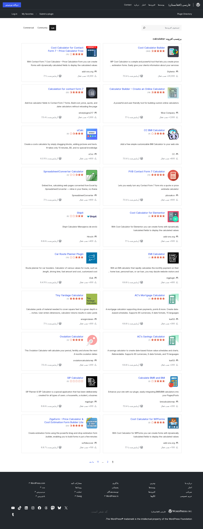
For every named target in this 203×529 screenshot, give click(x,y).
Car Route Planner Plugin (69, 254)
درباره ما (188, 483)
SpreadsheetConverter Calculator (63, 171)
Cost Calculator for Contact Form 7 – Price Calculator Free (65, 49)
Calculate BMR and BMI (151, 377)
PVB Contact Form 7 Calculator (147, 171)
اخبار (190, 487)
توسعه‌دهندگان (112, 492)
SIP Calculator (75, 377)
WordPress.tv (111, 496)
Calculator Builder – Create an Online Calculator (137, 88)
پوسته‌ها (152, 487)
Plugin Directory (184, 14)
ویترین (152, 483)
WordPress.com (36, 483)
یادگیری (115, 483)
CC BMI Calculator (154, 130)
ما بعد (91, 462)
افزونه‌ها (151, 492)
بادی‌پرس (40, 496)
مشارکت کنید (76, 483)
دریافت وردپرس (11, 5)
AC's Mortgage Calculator (150, 295)
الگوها (153, 496)
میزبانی (189, 492)
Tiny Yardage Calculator (69, 295)
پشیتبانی (115, 487)
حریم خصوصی (186, 496)
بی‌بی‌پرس (39, 492)
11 (98, 461)
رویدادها (78, 487)
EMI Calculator (156, 254)
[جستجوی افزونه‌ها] (144, 28)
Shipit (80, 212)
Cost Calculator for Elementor (147, 212)
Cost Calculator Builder (151, 47)
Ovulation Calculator (71, 336)
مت (42, 487)
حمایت (78, 492)
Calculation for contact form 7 (65, 88)
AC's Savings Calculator (151, 336)
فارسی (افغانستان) (158, 512)
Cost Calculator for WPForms (147, 419)
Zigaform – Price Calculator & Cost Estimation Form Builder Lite (63, 421)
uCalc (80, 130)
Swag (78, 496)
